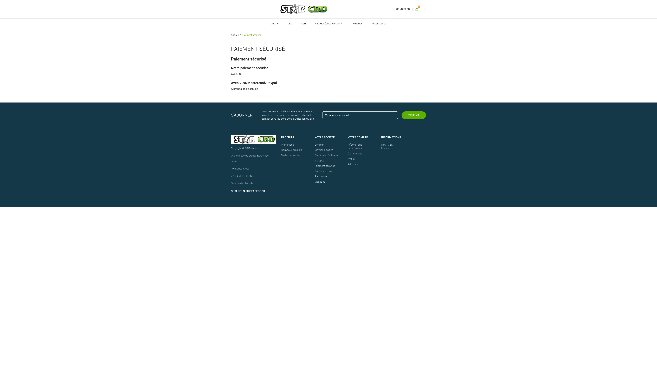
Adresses (353, 164)
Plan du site (320, 176)
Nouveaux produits (291, 150)
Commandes (355, 153)
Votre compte (358, 137)
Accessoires (379, 23)
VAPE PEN (357, 23)
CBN (303, 23)
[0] (416, 9)
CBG (290, 23)
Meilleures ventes (290, 155)
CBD (273, 23)
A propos (319, 160)
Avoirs (351, 158)
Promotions (287, 144)
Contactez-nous (323, 171)
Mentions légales (323, 150)
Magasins (319, 181)
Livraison (319, 144)
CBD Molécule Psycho (327, 23)
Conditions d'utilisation (326, 155)
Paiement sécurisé (324, 165)
